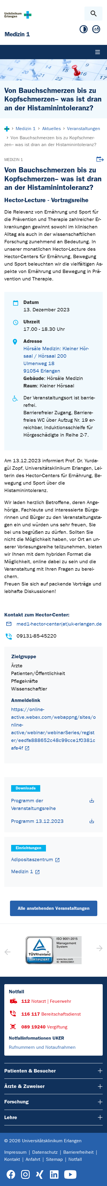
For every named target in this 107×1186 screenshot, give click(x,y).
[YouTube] (70, 1175)
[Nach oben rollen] (98, 1176)
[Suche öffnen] (93, 14)
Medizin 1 (13, 159)
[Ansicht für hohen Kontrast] (84, 30)
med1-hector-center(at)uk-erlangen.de (59, 624)
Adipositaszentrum (32, 860)
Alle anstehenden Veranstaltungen (54, 908)
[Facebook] (11, 1175)
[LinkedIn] (54, 1175)
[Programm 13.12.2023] (92, 821)
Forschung (16, 1102)
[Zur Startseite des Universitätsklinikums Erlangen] (18, 15)
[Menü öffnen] (97, 52)
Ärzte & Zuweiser (24, 1086)
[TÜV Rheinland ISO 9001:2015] (53, 950)
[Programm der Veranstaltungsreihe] (92, 800)
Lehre (10, 1117)
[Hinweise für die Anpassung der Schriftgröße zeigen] (96, 30)
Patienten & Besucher (30, 1071)
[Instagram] (25, 1175)
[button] (99, 950)
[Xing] (39, 1175)
